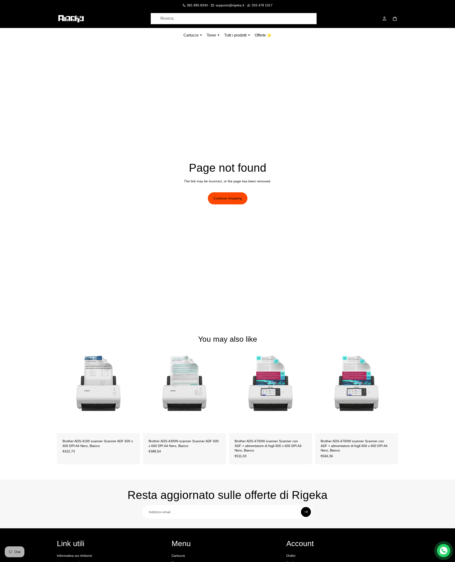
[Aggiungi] (132, 426)
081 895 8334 (197, 5)
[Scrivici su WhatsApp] (443, 550)
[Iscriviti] (306, 512)
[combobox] (233, 18)
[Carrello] (395, 19)
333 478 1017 (262, 5)
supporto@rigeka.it (230, 5)
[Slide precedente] (64, 392)
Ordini (290, 555)
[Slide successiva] (133, 392)
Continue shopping (228, 198)
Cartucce (178, 555)
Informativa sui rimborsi (74, 555)
